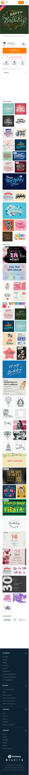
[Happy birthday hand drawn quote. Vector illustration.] (9, 693)
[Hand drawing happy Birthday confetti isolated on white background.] (8, 593)
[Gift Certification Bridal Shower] (14, 543)
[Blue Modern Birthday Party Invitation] (7, 481)
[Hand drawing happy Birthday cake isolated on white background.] (8, 636)
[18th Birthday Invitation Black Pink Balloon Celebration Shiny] (14, 338)
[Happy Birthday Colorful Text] (9, 320)
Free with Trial (14, 50)
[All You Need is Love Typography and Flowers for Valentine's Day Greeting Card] (7, 509)
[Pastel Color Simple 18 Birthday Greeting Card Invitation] (14, 755)
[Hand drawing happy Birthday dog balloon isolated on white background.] (19, 593)
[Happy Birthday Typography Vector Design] (8, 296)
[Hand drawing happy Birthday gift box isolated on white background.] (8, 581)
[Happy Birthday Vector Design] (8, 168)
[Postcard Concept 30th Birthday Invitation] (9, 400)
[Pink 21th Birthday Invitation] (9, 379)
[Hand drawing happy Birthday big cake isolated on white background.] (8, 569)
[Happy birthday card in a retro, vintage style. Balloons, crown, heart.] (9, 467)
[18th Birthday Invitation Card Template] (9, 605)
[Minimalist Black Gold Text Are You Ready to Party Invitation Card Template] (14, 678)
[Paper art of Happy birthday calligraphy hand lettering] (9, 203)
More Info (6, 71)
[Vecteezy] (2, 2)
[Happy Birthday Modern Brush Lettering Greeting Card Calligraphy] (8, 267)
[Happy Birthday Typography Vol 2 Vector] (14, 282)
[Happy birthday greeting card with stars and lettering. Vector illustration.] (9, 495)
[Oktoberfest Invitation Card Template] (7, 707)
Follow (23, 44)
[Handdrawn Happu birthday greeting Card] (14, 525)
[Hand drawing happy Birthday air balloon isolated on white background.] (8, 557)
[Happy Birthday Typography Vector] (8, 107)
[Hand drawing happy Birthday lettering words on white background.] (8, 648)
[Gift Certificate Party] (14, 355)
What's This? (17, 69)
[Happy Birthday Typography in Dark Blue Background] (14, 240)
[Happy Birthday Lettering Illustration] (8, 144)
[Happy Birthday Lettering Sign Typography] (8, 156)
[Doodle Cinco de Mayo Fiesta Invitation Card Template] (14, 723)
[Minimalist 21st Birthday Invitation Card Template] (9, 625)
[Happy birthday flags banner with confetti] (12, 408)
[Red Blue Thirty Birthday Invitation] (19, 398)
